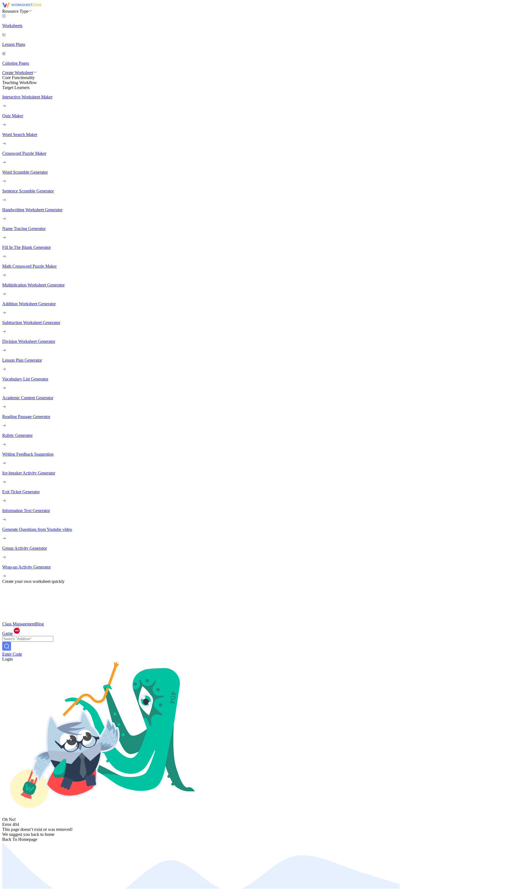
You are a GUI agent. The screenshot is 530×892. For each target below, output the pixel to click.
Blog (39, 624)
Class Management (18, 624)
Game (7, 633)
